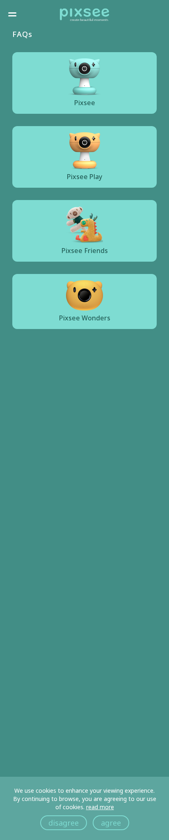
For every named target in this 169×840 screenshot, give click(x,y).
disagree (63, 823)
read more (100, 807)
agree (111, 823)
